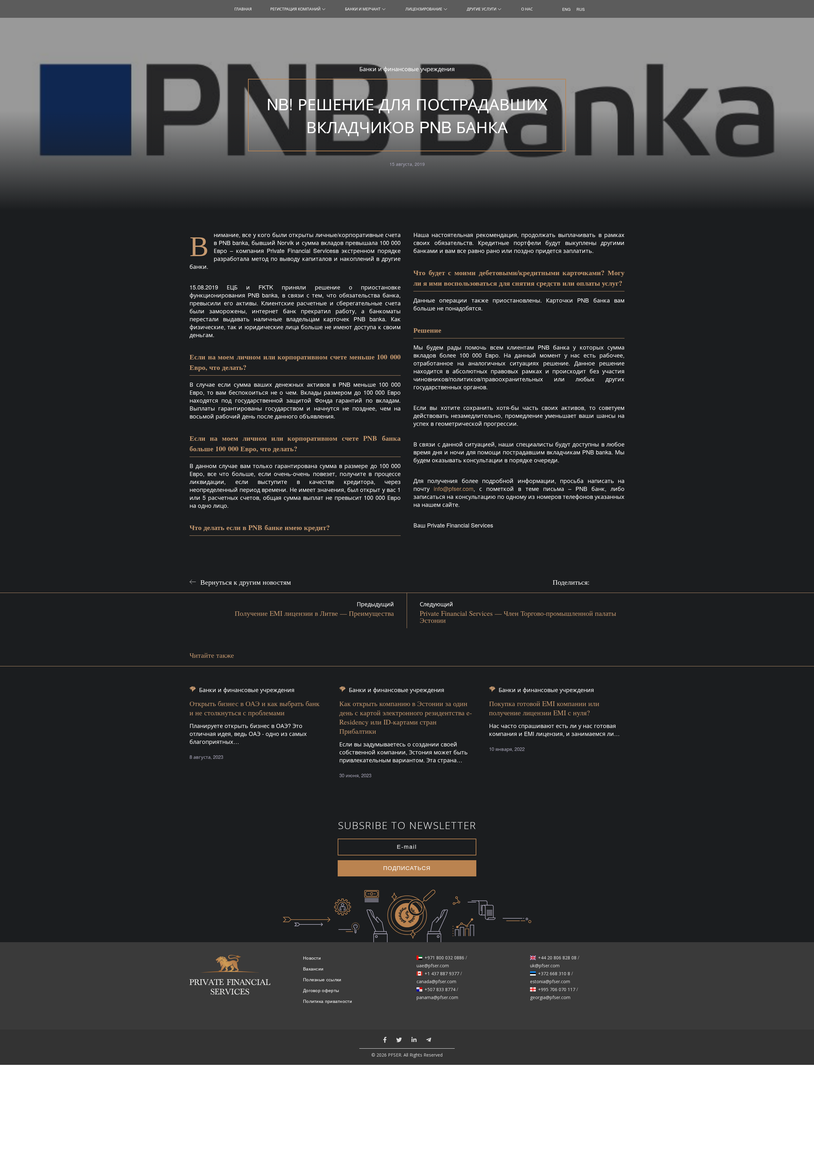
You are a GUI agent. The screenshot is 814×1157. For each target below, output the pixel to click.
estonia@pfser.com (550, 981)
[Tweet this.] (616, 582)
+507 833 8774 (439, 989)
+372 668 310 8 (554, 974)
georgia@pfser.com (550, 997)
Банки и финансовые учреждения (407, 68)
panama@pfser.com (437, 997)
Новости (312, 958)
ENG (564, 9)
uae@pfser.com (433, 966)
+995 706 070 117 (556, 989)
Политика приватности (327, 1001)
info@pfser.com (453, 488)
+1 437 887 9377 (441, 974)
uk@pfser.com (545, 966)
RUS (578, 9)
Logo (230, 979)
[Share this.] (601, 582)
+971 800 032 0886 (444, 958)
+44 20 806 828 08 (557, 958)
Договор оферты (321, 990)
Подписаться (407, 868)
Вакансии (313, 968)
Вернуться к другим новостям (245, 582)
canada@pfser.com (436, 981)
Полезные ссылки (322, 979)
